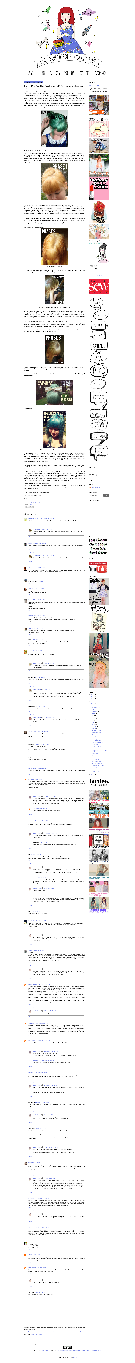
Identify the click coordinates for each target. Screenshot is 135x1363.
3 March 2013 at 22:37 (45, 842)
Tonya (30, 628)
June (93, 718)
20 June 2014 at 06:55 (40, 1267)
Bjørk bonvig (31, 1040)
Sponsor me (99, 275)
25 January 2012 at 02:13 (39, 567)
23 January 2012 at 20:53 (47, 518)
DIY (29, 504)
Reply (29, 523)
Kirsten (30, 543)
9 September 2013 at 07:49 (41, 1023)
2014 (92, 699)
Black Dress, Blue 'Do (97, 742)
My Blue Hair (95, 734)
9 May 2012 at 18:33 (38, 650)
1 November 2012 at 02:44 (40, 757)
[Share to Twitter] (29, 507)
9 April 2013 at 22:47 (36, 854)
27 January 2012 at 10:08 (39, 600)
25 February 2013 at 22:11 (50, 833)
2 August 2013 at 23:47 (38, 950)
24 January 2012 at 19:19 (47, 555)
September (95, 711)
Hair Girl (30, 768)
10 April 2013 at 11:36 (49, 888)
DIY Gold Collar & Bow (97, 763)
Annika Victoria (37, 663)
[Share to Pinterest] (33, 507)
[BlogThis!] (27, 507)
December (95, 705)
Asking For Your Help (95, 85)
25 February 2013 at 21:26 (42, 820)
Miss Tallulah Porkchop (34, 518)
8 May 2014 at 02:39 (38, 1242)
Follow (90, 470)
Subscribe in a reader (96, 487)
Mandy (30, 600)
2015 (92, 696)
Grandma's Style (96, 756)
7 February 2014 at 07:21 (41, 1162)
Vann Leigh (31, 1023)
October (94, 709)
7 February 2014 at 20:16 (50, 1178)
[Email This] (26, 507)
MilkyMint (30, 1072)
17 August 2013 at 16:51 (44, 984)
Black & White (95, 768)
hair (31, 504)
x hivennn (41, 581)
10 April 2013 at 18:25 (36, 911)
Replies (32, 526)
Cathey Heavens (32, 984)
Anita (29, 588)
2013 (92, 701)
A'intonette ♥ (31, 1198)
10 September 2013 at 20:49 (43, 1040)
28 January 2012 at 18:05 (38, 628)
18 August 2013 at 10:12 (50, 1010)
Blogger (75, 1357)
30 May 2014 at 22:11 (35, 1254)
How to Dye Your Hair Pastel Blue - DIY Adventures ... (100, 739)
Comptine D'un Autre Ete (98, 765)
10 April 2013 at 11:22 (40, 877)
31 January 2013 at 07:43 (40, 808)
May (93, 720)
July (93, 715)
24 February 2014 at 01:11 (42, 1227)
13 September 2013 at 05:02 (47, 1060)
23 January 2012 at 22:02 (39, 543)
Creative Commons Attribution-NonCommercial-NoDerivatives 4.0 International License (79, 1350)
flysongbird (31, 1162)
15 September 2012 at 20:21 (42, 744)
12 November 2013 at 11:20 (42, 1128)
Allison (30, 567)
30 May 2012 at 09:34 (49, 689)
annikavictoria (36, 529)
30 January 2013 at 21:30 (36, 779)
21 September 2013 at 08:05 (42, 1102)
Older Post (82, 1332)
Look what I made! (96, 761)
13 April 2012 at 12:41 (37, 639)
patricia (30, 650)
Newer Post (27, 1332)
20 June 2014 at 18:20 (49, 1280)
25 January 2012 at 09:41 (38, 588)
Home (54, 1332)
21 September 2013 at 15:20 (51, 1114)
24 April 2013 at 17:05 (49, 935)
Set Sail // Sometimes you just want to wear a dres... (100, 770)
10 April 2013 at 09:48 (49, 867)
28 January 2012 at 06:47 (39, 615)
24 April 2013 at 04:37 (40, 921)
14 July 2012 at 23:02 (41, 706)
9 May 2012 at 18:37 (49, 663)
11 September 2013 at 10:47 (51, 1085)
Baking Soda (95, 744)
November (95, 707)
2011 (92, 774)
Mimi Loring (31, 1267)
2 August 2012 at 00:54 (42, 731)
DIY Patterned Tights (97, 730)
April (93, 722)
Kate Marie (31, 921)
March (93, 724)
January (94, 728)
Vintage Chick (32, 731)
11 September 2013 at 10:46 (51, 1051)
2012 (92, 703)
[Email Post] (43, 502)
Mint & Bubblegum (96, 732)
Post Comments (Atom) (36, 1334)
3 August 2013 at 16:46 (49, 969)
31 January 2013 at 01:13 (50, 796)
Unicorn (30, 1242)
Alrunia (30, 950)
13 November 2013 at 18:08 (51, 1147)
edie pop (30, 615)
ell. (29, 1254)
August (94, 713)
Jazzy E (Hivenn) (32, 579)
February (94, 726)
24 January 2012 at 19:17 (47, 529)
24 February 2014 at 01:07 (42, 1198)
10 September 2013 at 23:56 (41, 1072)
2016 (92, 694)
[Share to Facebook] (31, 507)
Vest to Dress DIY (96, 753)
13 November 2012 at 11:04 (40, 768)
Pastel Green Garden (97, 737)
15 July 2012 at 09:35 (49, 717)
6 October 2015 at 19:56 (41, 1292)
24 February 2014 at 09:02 (50, 1214)
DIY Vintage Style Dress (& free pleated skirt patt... (99, 758)
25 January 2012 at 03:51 (44, 579)
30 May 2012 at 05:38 (40, 677)
